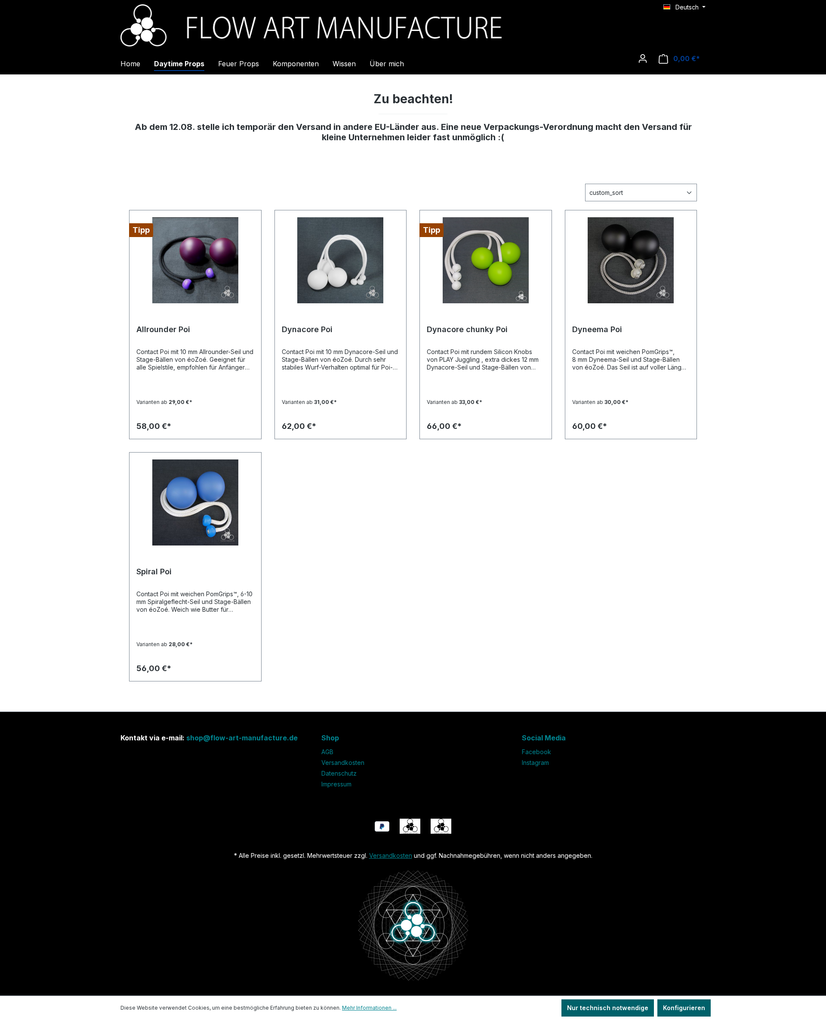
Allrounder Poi (163, 329)
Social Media (544, 737)
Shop (330, 737)
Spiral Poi (154, 571)
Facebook (536, 751)
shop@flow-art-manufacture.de (242, 737)
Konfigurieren (684, 1007)
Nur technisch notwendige (607, 1007)
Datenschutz (339, 773)
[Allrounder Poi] (195, 260)
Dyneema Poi (597, 329)
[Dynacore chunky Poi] (486, 260)
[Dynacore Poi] (341, 260)
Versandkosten (342, 762)
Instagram (535, 762)
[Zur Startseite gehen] (413, 24)
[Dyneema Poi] (631, 260)
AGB (327, 751)
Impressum (336, 784)
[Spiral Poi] (195, 502)
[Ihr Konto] (642, 58)
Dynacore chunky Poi (467, 329)
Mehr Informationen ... (369, 1008)
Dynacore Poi (307, 329)
